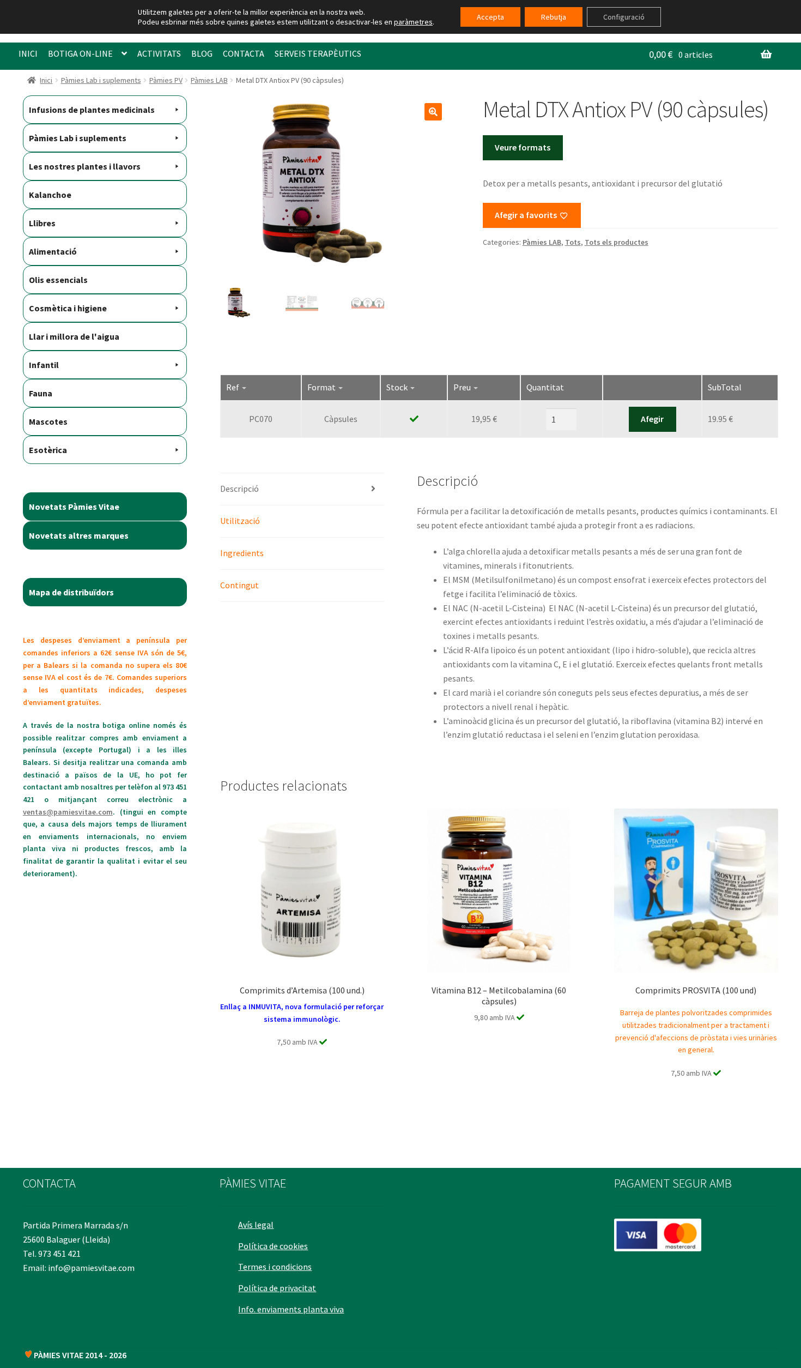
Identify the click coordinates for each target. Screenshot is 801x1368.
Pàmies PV (166, 80)
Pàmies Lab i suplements (101, 80)
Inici (46, 80)
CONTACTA (243, 53)
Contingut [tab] (239, 585)
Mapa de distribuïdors (71, 592)
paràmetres (413, 22)
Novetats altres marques (79, 535)
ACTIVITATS (159, 53)
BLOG (202, 53)
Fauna (40, 393)
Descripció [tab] (239, 488)
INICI (28, 53)
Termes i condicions (275, 1266)
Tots (573, 242)
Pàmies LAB (209, 80)
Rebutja (553, 17)
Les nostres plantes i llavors (85, 166)
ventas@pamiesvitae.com (68, 812)
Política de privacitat (277, 1287)
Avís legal (256, 1224)
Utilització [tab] (240, 520)
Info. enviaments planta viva (291, 1309)
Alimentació (53, 251)
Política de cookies (273, 1245)
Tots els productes (616, 242)
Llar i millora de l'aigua (74, 336)
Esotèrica (48, 449)
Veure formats (522, 147)
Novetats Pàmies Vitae (74, 506)
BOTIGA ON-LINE (80, 53)
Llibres (42, 223)
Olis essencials (58, 279)
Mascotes (48, 421)
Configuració (624, 17)
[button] (433, 111)
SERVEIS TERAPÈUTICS (318, 53)
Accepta (490, 17)
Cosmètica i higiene (68, 308)
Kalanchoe (50, 194)
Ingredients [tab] (242, 552)
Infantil (44, 364)
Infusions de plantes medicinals (92, 109)
